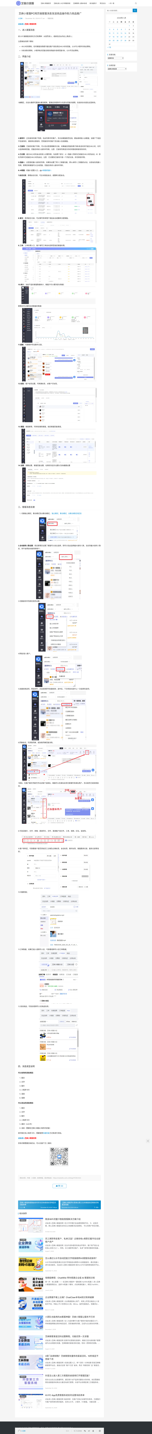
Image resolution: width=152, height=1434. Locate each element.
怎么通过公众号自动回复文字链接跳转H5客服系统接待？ (71, 1258)
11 (113, 33)
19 (117, 37)
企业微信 (22, 1240)
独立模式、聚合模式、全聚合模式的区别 (66, 513)
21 (125, 37)
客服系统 (50, 18)
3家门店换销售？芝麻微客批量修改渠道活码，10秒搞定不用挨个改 (71, 1357)
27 (121, 40)
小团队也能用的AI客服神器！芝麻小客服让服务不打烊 (70, 1317)
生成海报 (79, 1431)
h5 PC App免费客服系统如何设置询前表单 (64, 1395)
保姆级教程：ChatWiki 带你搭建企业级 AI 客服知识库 (70, 1278)
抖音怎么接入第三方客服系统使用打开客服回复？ (68, 1375)
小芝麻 (20, 18)
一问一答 (111, 3)
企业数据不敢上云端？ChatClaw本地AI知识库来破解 (69, 1297)
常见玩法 (103, 3)
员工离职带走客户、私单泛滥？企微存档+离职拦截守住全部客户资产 (72, 1240)
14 (125, 33)
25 (113, 40)
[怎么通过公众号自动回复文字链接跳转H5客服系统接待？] (31, 1264)
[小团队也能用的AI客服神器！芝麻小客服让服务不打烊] (31, 1323)
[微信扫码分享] (85, 1431)
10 (109, 33)
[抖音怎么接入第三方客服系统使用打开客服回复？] (31, 1381)
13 (121, 33)
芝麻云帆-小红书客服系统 (62, 3)
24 (110, 40)
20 (121, 37)
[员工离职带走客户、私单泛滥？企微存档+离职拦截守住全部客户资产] (31, 1244)
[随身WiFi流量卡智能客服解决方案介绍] (31, 1225)
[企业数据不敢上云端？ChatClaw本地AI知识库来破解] (31, 1303)
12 (117, 33)
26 (117, 40)
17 (109, 37)
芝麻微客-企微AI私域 (80, 3)
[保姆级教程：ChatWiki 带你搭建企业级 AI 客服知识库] (31, 1284)
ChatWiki (23, 1279)
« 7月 (109, 47)
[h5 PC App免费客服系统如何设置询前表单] (31, 1401)
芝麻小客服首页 (46, 3)
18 (113, 37)
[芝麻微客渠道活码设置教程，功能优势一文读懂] (31, 1342)
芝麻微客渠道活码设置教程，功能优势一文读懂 (67, 1336)
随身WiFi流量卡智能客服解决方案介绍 (63, 1219)
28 (125, 40)
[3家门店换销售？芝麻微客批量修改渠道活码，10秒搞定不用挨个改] (31, 1362)
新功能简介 (93, 3)
